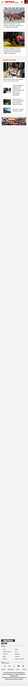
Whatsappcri (11, 669)
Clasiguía (17, 654)
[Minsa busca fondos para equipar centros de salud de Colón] (14, 70)
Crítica (4, 649)
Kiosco (16, 649)
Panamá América (7, 651)
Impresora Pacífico (19, 659)
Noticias (3, 669)
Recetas (5, 659)
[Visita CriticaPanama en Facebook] (5, 666)
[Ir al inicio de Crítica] (12, 2)
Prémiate (17, 656)
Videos (18, 669)
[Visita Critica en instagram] (23, 666)
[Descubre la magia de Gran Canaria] (7, 110)
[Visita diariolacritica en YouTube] (18, 666)
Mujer (4, 656)
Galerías (24, 669)
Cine (16, 651)
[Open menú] (2, 2)
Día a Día (5, 654)
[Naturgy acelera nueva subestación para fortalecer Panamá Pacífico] (7, 102)
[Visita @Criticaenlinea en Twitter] (9, 666)
